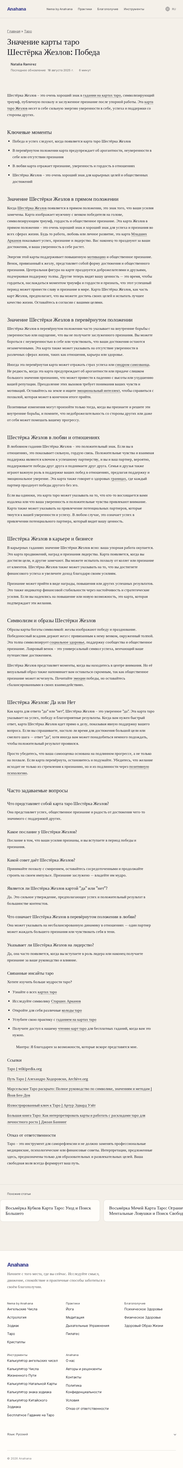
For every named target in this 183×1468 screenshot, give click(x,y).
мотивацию (96, 256)
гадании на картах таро (102, 95)
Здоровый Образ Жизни (143, 1325)
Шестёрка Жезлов (32, 208)
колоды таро (72, 1010)
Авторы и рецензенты (84, 1369)
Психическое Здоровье (143, 1309)
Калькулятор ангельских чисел (32, 1360)
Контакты (73, 1377)
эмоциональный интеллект (98, 390)
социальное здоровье (67, 642)
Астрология (16, 1317)
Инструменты (134, 9)
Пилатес (72, 1334)
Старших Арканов (66, 1001)
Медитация (75, 1317)
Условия (72, 1400)
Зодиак (13, 1325)
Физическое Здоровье (142, 1317)
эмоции (79, 678)
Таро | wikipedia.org (24, 1068)
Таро (28, 31)
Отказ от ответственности (87, 1408)
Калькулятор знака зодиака (29, 1392)
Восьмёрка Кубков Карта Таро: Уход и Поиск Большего (48, 1211)
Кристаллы (16, 1342)
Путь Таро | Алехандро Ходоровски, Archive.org (47, 1079)
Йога (70, 1309)
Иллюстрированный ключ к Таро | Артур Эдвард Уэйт (51, 1105)
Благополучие (108, 9)
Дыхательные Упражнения (87, 1325)
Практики (85, 9)
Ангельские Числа (22, 1309)
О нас (70, 1360)
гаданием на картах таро (76, 1019)
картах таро (47, 992)
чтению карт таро (72, 1028)
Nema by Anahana (60, 9)
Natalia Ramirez (23, 64)
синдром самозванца (132, 364)
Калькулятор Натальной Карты (32, 1384)
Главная (13, 31)
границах (118, 478)
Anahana (16, 9)
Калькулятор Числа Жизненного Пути (23, 1372)
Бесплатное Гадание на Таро (30, 1415)
